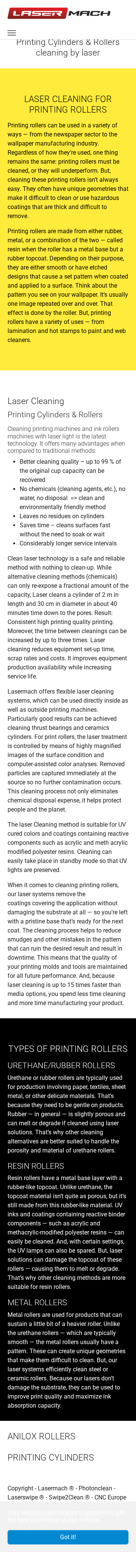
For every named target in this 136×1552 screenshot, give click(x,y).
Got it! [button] (68, 1537)
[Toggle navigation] (12, 32)
